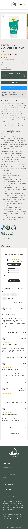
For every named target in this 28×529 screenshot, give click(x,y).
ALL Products (7, 10)
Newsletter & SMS (8, 471)
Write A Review (14, 280)
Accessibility (6, 481)
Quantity (3, 64)
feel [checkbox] (8, 294)
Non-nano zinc (8, 173)
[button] (3, 4)
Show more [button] (10, 298)
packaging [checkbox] (13, 294)
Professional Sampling (9, 474)
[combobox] (20, 302)
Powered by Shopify (19, 527)
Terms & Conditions (8, 484)
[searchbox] (9, 288)
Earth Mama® (11, 527)
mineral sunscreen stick (16, 217)
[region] (13, 269)
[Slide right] (17, 41)
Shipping (3, 59)
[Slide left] (10, 41)
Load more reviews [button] (14, 433)
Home (2, 10)
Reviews (5, 477)
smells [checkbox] (4, 298)
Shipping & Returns (8, 467)
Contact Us (6, 493)
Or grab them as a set (17, 219)
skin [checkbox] (4, 294)
